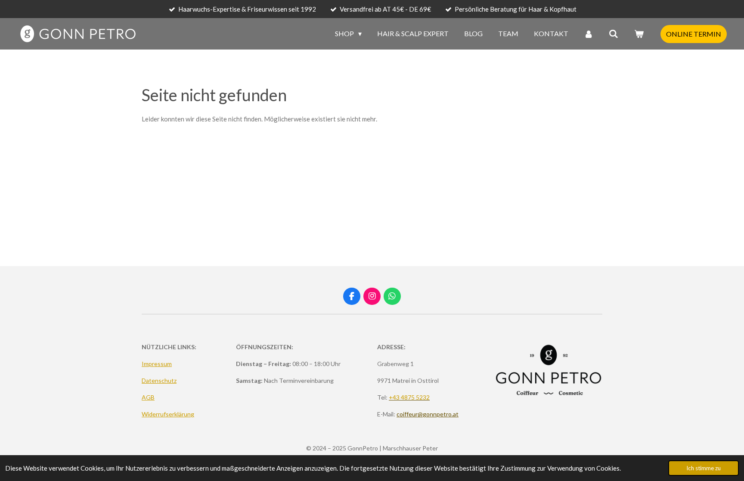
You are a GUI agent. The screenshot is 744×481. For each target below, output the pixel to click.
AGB (148, 397)
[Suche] (613, 34)
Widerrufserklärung (168, 414)
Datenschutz (159, 380)
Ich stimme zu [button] (703, 468)
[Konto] (588, 34)
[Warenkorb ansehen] (639, 34)
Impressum (157, 363)
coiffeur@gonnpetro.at (428, 414)
